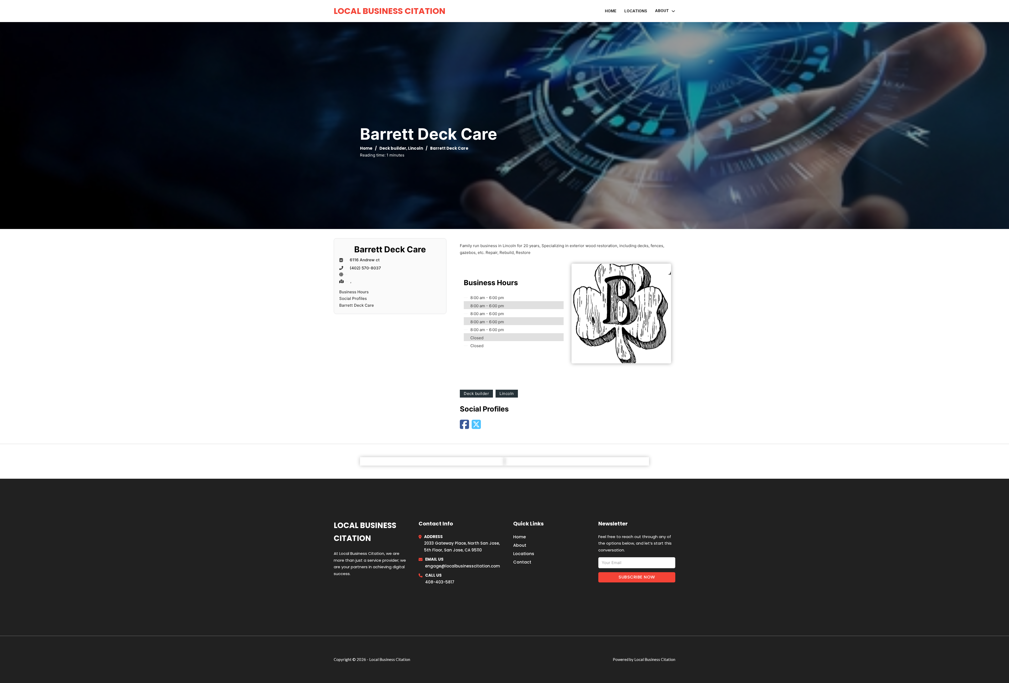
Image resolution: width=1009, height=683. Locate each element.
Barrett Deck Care (356, 305)
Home (610, 11)
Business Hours (354, 291)
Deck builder (392, 148)
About (519, 545)
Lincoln (415, 148)
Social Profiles (353, 298)
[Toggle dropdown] (673, 11)
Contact (522, 562)
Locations (635, 11)
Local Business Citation (389, 11)
